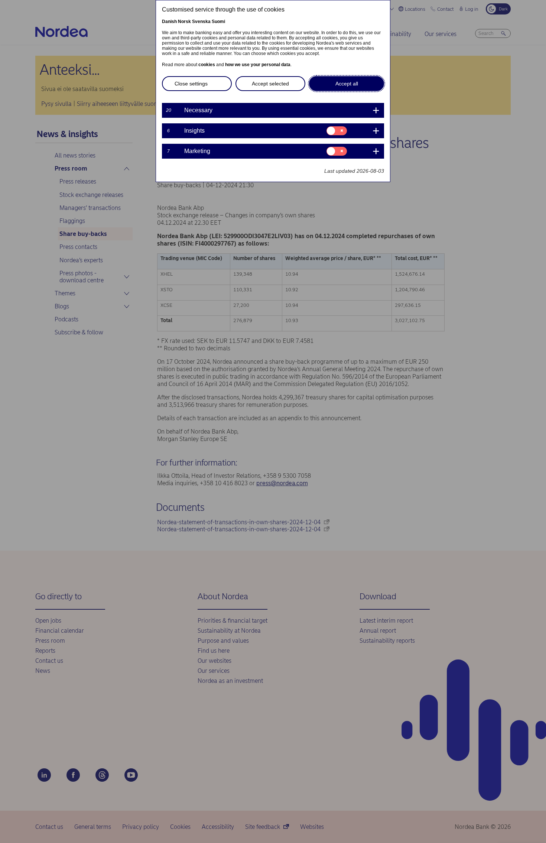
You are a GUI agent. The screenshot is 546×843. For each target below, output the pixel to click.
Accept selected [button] (270, 84)
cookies (206, 64)
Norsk (184, 21)
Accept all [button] (346, 84)
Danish (169, 21)
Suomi (218, 21)
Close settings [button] (191, 84)
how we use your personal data (257, 64)
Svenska (201, 21)
